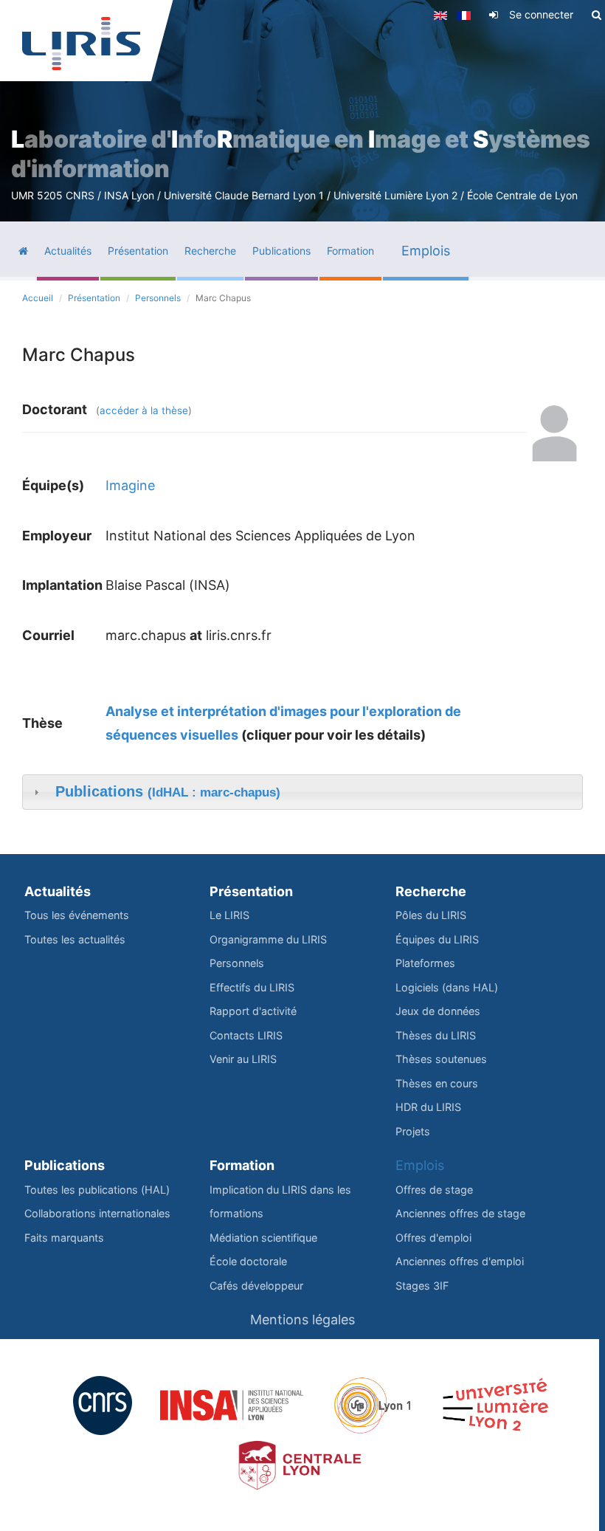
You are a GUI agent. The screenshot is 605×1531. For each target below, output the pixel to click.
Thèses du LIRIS (435, 1035)
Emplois (419, 1165)
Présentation (94, 297)
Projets (412, 1131)
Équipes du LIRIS (437, 939)
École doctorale (248, 1261)
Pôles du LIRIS (430, 915)
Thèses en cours (436, 1083)
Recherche (430, 891)
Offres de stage (434, 1189)
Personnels (158, 297)
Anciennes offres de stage (460, 1213)
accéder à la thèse (144, 410)
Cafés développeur (256, 1285)
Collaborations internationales (97, 1213)
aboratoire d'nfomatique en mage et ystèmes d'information (300, 154)
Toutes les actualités (74, 939)
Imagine (130, 485)
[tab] (302, 792)
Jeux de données (437, 1011)
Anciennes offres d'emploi (459, 1261)
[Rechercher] (596, 15)
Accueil (37, 297)
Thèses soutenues (441, 1059)
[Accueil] (81, 43)
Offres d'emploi (433, 1237)
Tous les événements (76, 915)
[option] (302, 110)
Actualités (57, 891)
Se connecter (541, 14)
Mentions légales (302, 1319)
